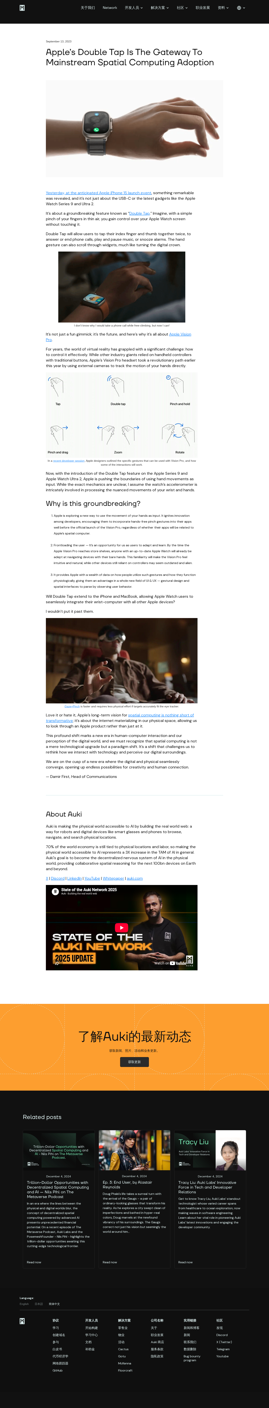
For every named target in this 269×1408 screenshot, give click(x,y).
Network (110, 7)
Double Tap (139, 213)
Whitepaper (113, 878)
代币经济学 (60, 1356)
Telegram (223, 1349)
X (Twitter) (224, 1342)
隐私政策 (157, 1356)
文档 (88, 1342)
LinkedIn (74, 878)
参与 (56, 1342)
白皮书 (57, 1349)
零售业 (123, 1328)
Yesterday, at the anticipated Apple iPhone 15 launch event (98, 192)
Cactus (123, 1349)
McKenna (124, 1363)
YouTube (92, 878)
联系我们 (190, 1342)
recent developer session (68, 460)
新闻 (187, 1335)
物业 (121, 1335)
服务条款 (157, 1349)
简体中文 (54, 1303)
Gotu (122, 1356)
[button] (134, 8)
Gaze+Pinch (72, 706)
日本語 (39, 1303)
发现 (219, 1328)
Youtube (222, 1356)
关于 (154, 1328)
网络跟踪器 (60, 1363)
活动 (121, 1342)
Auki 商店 (157, 1342)
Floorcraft (125, 1371)
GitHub (58, 1371)
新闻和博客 (191, 1328)
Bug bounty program (192, 1358)
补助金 (90, 1349)
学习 (56, 1328)
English (24, 1303)
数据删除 (190, 1349)
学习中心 (91, 1335)
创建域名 (59, 1335)
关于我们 (88, 7)
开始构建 (91, 1328)
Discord (58, 878)
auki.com (135, 878)
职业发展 (203, 7)
